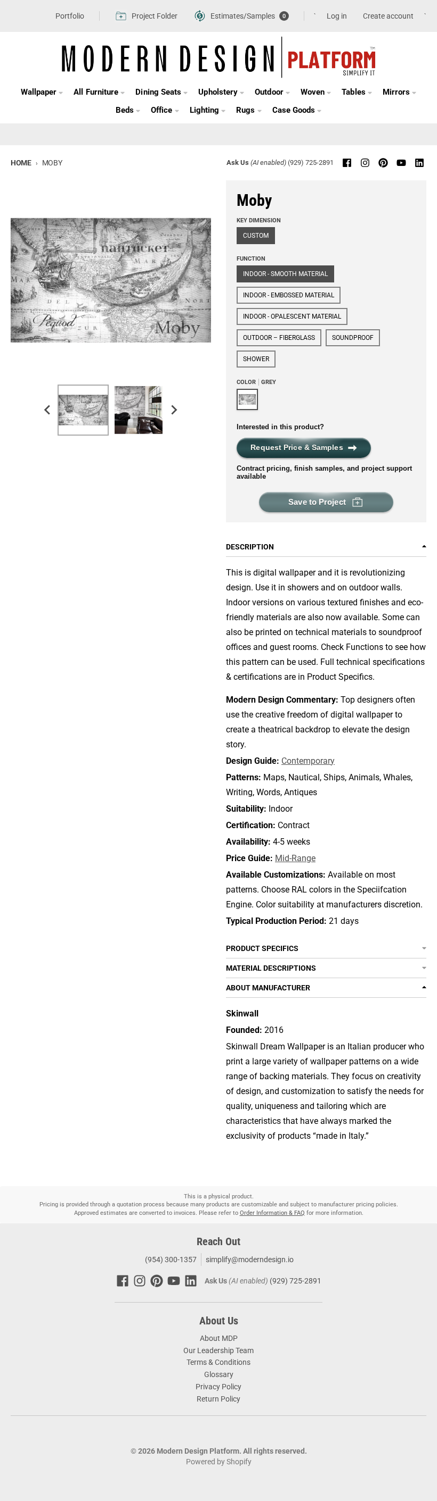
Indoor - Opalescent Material (292, 316)
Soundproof (353, 337)
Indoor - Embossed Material (288, 295)
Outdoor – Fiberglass (279, 337)
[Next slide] (173, 410)
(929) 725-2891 (311, 162)
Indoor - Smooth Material (285, 274)
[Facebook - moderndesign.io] (347, 163)
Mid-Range (295, 858)
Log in (337, 16)
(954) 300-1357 (170, 1259)
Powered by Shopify (219, 1461)
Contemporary (308, 761)
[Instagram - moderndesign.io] (365, 163)
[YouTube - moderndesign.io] (401, 163)
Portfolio (69, 16)
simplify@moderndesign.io (250, 1259)
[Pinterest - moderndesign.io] (383, 163)
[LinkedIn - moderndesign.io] (419, 163)
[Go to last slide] (48, 410)
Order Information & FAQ (272, 1213)
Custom (256, 235)
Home (21, 163)
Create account (388, 16)
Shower (256, 359)
